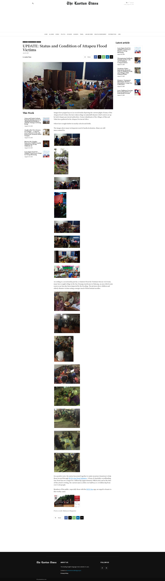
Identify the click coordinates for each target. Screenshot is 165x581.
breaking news (32, 41)
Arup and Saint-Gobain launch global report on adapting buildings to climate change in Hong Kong (32, 121)
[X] (99, 57)
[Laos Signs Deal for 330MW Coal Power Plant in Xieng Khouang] (46, 154)
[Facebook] (95, 57)
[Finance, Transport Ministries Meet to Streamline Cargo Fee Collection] (138, 82)
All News (25, 41)
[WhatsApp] (103, 57)
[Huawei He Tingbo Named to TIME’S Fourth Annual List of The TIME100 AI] (46, 144)
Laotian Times (27, 57)
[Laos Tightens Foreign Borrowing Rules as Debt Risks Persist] (138, 92)
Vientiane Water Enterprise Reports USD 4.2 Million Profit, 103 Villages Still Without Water (125, 71)
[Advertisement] (82, 19)
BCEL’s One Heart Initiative (78, 478)
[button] (32, 3)
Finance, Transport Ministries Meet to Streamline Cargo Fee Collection (124, 82)
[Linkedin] (107, 57)
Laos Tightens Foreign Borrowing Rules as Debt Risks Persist (125, 91)
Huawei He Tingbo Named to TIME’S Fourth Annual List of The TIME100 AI (32, 144)
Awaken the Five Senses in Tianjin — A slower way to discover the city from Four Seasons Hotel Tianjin (32, 132)
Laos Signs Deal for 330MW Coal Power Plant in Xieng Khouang (33, 153)
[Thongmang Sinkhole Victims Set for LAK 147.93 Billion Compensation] (138, 60)
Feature (39, 41)
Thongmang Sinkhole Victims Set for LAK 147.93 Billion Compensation (125, 60)
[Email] (111, 57)
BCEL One (89, 489)
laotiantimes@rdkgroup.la (74, 570)
